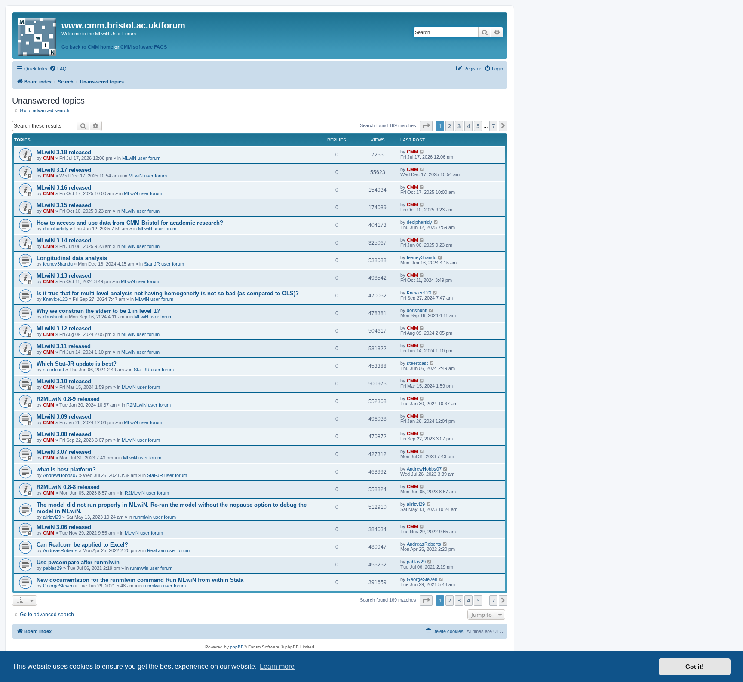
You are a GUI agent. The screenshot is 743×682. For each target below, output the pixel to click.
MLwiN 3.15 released (64, 205)
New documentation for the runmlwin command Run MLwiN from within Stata (140, 580)
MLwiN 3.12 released (64, 328)
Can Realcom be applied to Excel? (82, 544)
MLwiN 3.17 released (64, 170)
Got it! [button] (694, 666)
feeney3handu (58, 263)
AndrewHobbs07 (60, 475)
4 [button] (468, 126)
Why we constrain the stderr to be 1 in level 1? (98, 311)
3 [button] (459, 126)
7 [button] (493, 126)
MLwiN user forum (141, 158)
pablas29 (52, 568)
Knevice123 (55, 299)
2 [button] (449, 126)
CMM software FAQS (143, 46)
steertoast (53, 369)
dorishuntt (53, 316)
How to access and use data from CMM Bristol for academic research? (130, 223)
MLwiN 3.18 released (64, 152)
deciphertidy (55, 228)
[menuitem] (58, 69)
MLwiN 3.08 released (64, 434)
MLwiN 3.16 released (64, 187)
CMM (48, 158)
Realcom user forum (168, 550)
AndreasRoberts (60, 550)
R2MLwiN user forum (148, 404)
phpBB (237, 647)
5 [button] (477, 126)
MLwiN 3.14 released (64, 240)
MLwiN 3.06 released (64, 527)
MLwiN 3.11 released (64, 346)
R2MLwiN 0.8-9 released (68, 399)
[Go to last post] (422, 151)
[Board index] (37, 35)
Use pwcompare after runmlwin (78, 562)
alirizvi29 (52, 517)
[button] (426, 126)
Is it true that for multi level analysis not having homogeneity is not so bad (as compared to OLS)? (168, 293)
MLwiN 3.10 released (64, 381)
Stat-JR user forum (164, 263)
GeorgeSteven (58, 585)
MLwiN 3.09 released (64, 416)
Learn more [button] (277, 666)
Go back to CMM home (87, 46)
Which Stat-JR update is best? (77, 364)
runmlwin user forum (154, 517)
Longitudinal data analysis (72, 258)
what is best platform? (66, 469)
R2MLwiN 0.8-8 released (68, 487)
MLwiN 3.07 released (64, 452)
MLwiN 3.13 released (64, 275)
